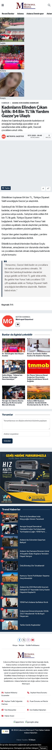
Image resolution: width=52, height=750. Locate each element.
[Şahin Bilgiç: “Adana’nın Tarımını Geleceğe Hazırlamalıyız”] (13, 367)
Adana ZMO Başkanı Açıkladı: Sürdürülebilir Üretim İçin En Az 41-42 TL (38, 403)
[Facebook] (20, 640)
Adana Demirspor (35, 14)
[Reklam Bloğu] (26, 478)
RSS (6, 731)
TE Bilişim (31, 740)
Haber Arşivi (9, 716)
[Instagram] (28, 640)
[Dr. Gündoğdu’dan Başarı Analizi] (13, 345)
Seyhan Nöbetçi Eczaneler (9, 694)
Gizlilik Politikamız (32, 645)
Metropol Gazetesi (24, 319)
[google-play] (32, 723)
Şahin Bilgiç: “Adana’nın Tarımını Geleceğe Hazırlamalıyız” (12, 377)
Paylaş (7, 188)
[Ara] (49, 5)
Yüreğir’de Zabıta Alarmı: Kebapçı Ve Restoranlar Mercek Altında (13, 403)
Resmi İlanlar (8, 14)
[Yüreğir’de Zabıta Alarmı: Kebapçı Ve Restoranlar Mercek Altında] (13, 392)
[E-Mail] (18, 325)
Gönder (7, 441)
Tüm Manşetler (10, 710)
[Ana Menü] (3, 5)
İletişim (21, 645)
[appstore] (19, 723)
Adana (20, 14)
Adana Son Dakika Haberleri (25, 103)
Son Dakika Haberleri (38, 710)
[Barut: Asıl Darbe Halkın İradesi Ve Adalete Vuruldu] (38, 345)
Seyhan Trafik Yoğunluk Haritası (12, 702)
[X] (24, 640)
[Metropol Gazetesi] (8, 321)
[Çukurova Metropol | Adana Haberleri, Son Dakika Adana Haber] (26, 5)
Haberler (5, 103)
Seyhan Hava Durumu (38, 693)
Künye (15, 645)
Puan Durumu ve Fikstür (39, 701)
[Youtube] (33, 640)
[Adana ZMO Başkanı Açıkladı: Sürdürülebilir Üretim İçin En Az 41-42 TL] (38, 392)
